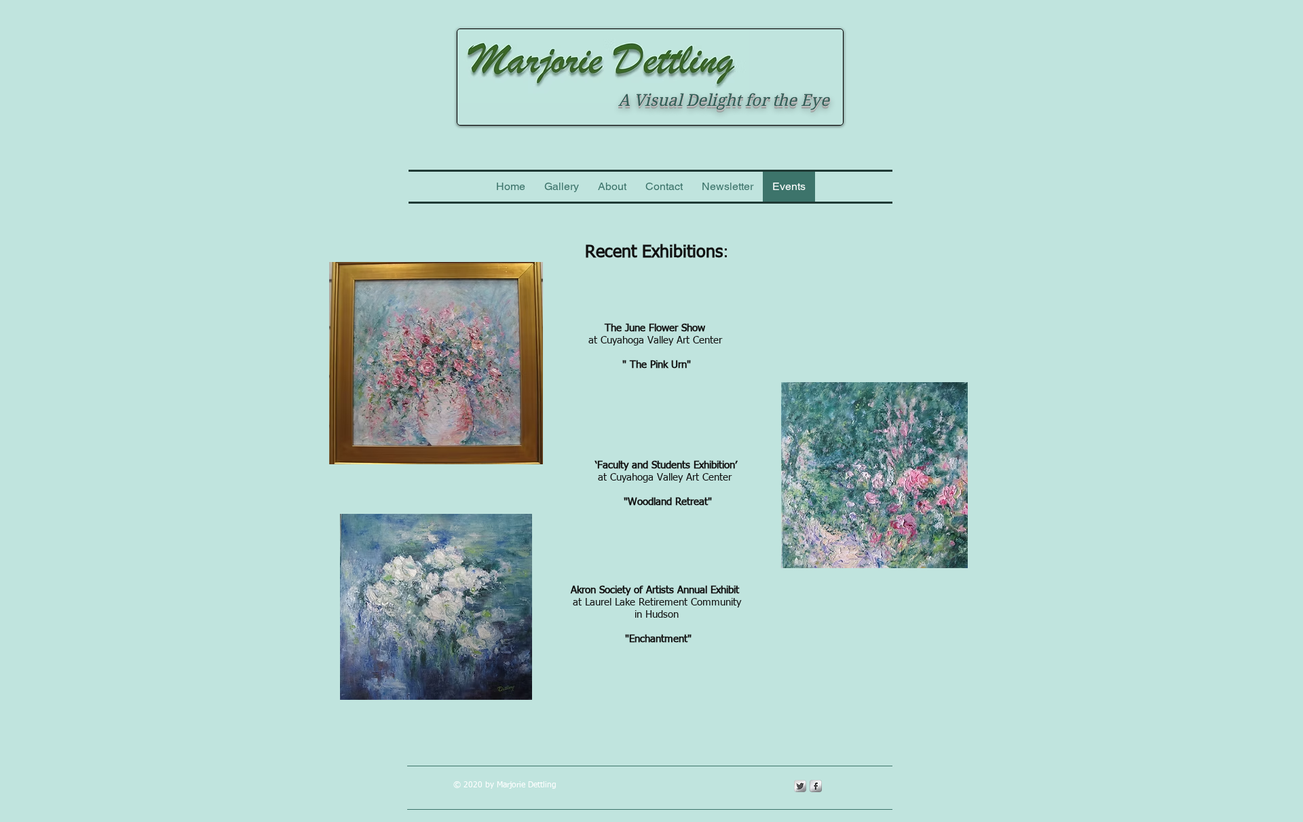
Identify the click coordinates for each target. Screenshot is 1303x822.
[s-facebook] (816, 786)
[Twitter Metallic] (800, 786)
